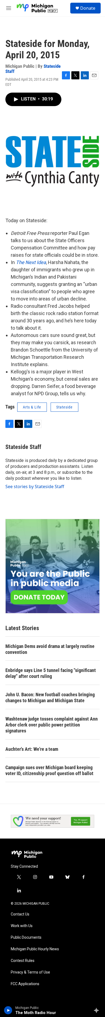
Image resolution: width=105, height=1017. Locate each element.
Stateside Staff (23, 447)
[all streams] (98, 1010)
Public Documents (26, 937)
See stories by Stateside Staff (34, 486)
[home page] (27, 854)
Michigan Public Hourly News (35, 949)
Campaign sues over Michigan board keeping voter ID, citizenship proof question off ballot (49, 770)
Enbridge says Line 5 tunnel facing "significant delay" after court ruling (50, 673)
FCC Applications (25, 984)
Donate (87, 8)
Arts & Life (32, 407)
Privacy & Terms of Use (30, 972)
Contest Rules (22, 961)
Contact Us (20, 914)
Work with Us (22, 926)
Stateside (64, 407)
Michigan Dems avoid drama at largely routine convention (49, 649)
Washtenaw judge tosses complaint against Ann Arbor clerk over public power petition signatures (51, 725)
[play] (8, 1010)
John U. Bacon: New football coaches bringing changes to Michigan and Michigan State (50, 697)
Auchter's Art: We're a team (31, 749)
